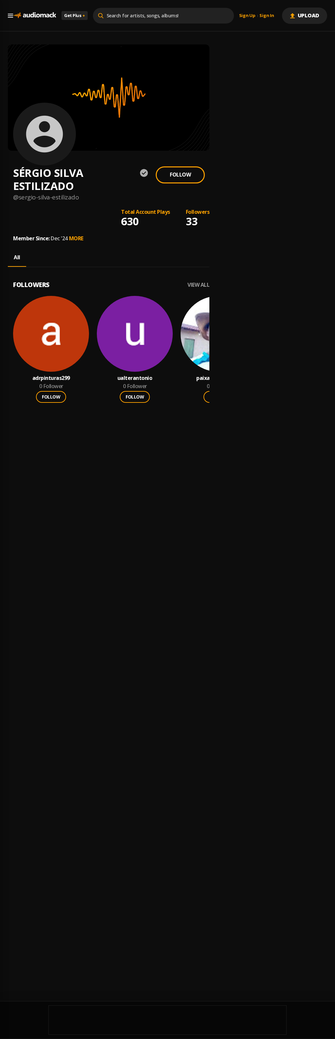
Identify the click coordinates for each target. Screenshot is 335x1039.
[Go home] (34, 15)
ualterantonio (134, 378)
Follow (180, 174)
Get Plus (74, 15)
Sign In (266, 15)
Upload (309, 15)
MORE (76, 238)
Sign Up (247, 15)
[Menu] (10, 16)
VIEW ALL (198, 284)
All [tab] (17, 257)
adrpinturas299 (51, 378)
